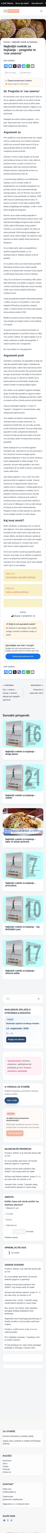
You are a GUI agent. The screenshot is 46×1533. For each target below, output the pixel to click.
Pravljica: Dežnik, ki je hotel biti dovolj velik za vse (23, 1154)
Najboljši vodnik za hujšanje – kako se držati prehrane (20, 840)
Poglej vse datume (16, 1039)
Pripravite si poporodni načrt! (36, 689)
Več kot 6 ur (12, 1225)
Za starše (15, 1253)
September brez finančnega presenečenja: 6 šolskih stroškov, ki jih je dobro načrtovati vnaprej (23, 1321)
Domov (7, 42)
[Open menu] (41, 11)
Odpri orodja (12, 1100)
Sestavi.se (7, 1472)
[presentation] (23, 734)
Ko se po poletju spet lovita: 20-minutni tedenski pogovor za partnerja (21, 1162)
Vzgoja (5, 1466)
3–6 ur (9, 1220)
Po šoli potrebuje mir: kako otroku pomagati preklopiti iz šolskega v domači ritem (23, 1346)
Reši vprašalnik (15, 1133)
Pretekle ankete (11, 1237)
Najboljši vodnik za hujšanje (24, 42)
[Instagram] (11, 1520)
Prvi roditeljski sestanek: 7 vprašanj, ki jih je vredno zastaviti (22, 1338)
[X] (7, 1520)
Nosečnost (7, 1461)
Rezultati (29, 1231)
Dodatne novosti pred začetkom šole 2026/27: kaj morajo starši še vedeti (20, 1170)
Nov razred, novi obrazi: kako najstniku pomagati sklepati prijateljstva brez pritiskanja (21, 1311)
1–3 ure (10, 1214)
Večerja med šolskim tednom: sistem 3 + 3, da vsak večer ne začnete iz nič (23, 1178)
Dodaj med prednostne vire (23, 656)
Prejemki (6, 1469)
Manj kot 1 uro (13, 1208)
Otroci (5, 1464)
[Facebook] (4, 1520)
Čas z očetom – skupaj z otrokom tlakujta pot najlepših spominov (11, 692)
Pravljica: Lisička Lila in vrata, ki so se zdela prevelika (21, 1330)
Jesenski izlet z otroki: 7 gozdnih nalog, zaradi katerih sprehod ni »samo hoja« (21, 1185)
